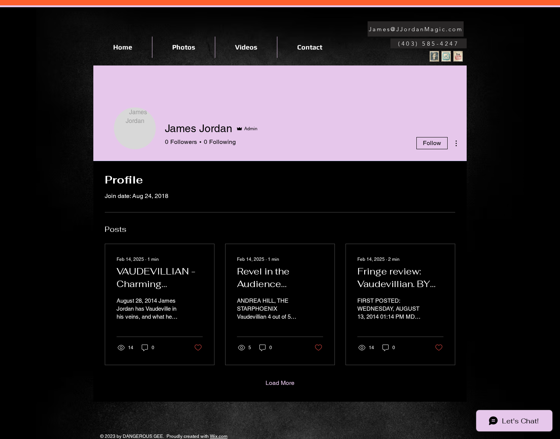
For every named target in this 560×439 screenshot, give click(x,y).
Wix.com (218, 436)
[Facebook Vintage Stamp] (434, 56)
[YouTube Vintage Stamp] (458, 56)
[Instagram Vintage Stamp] (446, 56)
